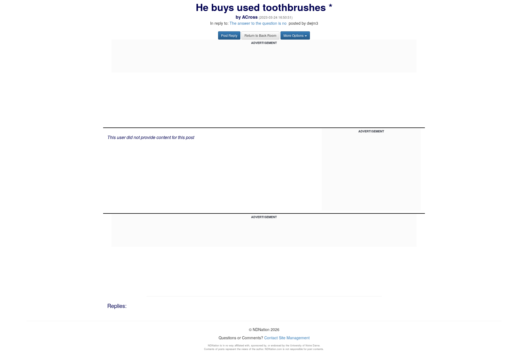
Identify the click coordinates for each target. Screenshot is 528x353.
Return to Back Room (260, 35)
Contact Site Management (287, 337)
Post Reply (229, 35)
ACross (250, 17)
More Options (294, 35)
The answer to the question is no (258, 23)
